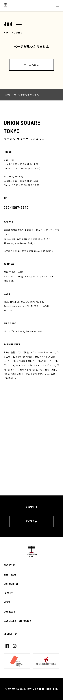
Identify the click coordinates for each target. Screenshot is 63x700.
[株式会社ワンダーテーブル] (46, 661)
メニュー (57, 5)
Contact (9, 611)
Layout (8, 593)
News (7, 602)
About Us (10, 565)
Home (7, 94)
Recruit (9, 633)
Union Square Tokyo (5, 5)
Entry (30, 521)
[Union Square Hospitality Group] (17, 661)
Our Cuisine (11, 583)
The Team (10, 574)
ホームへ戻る (31, 65)
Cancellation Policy (17, 620)
